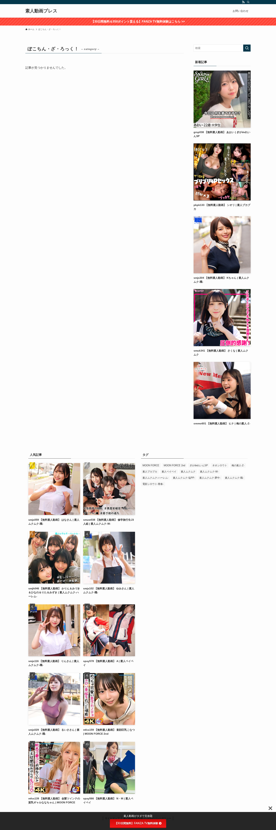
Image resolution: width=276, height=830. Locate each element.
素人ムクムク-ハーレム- (155, 477)
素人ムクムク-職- (234, 477)
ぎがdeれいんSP (199, 465)
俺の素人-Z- (238, 465)
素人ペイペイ (169, 471)
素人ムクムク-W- (209, 471)
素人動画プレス (41, 11)
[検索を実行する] (247, 48)
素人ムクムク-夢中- (209, 477)
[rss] (243, 2)
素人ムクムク (188, 471)
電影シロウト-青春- (153, 484)
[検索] (248, 2)
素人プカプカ (150, 471)
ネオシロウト (219, 465)
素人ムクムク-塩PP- (184, 477)
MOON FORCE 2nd (174, 465)
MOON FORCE (151, 465)
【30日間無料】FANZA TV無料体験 (136, 823)
